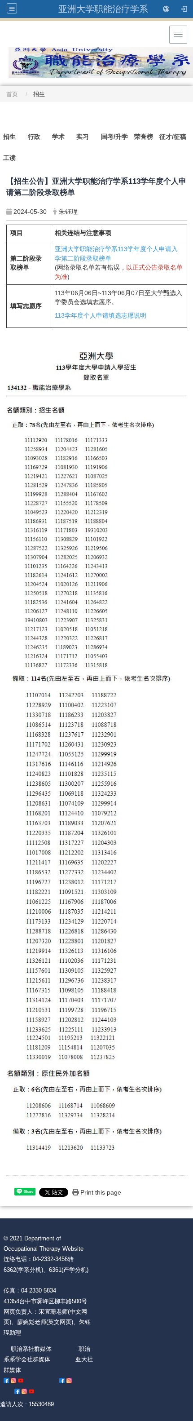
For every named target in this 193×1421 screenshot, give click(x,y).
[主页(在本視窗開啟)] (96, 50)
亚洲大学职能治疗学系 (103, 9)
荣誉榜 (143, 136)
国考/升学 (114, 136)
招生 (9, 136)
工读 (9, 157)
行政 (34, 136)
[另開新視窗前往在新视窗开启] (6, 1380)
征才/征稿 (172, 136)
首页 (12, 94)
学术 (58, 136)
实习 (82, 136)
